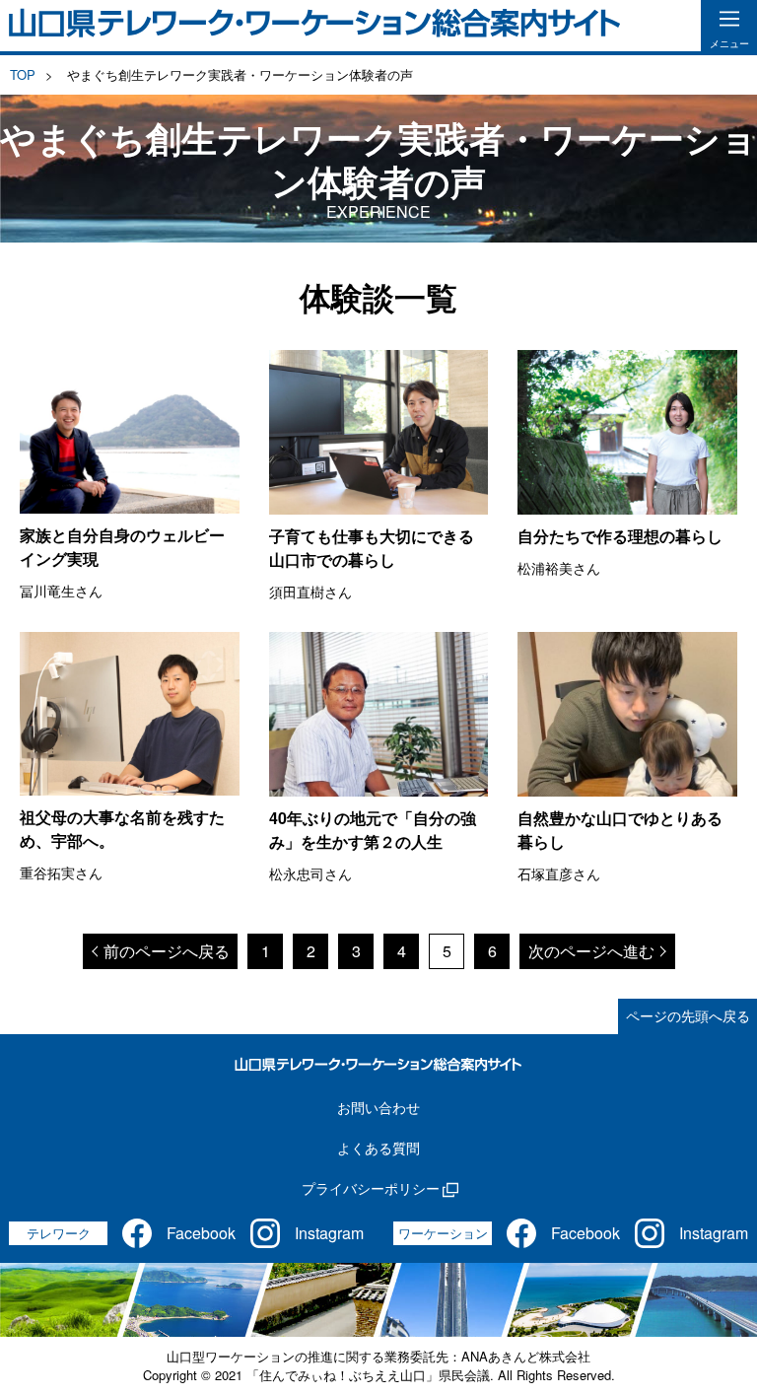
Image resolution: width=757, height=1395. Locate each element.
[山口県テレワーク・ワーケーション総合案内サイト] (315, 25)
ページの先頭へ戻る (688, 1015)
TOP (22, 74)
